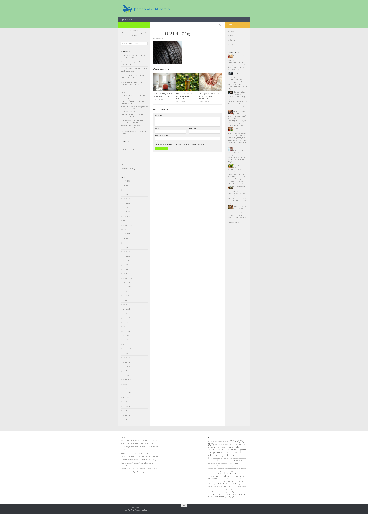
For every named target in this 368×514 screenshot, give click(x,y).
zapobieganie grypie (227, 496)
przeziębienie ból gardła (225, 479)
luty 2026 (125, 207)
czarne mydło (217, 444)
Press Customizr (145, 510)
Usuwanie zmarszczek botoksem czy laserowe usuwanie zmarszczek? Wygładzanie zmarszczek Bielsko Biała (134, 109)
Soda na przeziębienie (224, 492)
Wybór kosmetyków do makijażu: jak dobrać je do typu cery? (138, 443)
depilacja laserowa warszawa (226, 444)
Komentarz (159, 115)
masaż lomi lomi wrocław (228, 468)
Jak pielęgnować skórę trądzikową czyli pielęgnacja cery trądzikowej (237, 94)
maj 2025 (125, 247)
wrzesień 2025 (126, 229)
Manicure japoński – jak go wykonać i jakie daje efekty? (237, 208)
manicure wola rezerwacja (217, 468)
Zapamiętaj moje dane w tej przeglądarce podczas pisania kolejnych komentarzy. (179, 144)
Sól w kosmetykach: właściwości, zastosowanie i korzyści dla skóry (140, 447)
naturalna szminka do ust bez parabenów (222, 475)
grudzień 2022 (126, 287)
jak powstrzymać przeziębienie (227, 452)
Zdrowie (232, 40)
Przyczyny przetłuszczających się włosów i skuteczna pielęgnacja (140, 468)
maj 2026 (125, 194)
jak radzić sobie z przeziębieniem (226, 454)
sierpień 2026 (126, 181)
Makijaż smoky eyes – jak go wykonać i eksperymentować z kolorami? (237, 113)
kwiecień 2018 (126, 362)
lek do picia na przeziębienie (227, 460)
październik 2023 (127, 278)
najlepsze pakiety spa (234, 471)
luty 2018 (125, 371)
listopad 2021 (126, 300)
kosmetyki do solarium (224, 458)
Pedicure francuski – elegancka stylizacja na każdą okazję (137, 472)
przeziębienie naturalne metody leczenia (230, 481)
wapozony (234, 494)
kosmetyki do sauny (215, 458)
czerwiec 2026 (126, 190)
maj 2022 (125, 291)
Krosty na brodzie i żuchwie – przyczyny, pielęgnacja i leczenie (139, 440)
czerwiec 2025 (126, 243)
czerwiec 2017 (126, 406)
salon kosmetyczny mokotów (230, 486)
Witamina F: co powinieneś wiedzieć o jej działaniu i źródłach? (139, 450)
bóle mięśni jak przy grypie (223, 441)
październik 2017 (127, 388)
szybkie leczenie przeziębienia (223, 493)
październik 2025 (127, 225)
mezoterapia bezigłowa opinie (240, 468)
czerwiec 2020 (126, 349)
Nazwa (157, 128)
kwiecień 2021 (126, 318)
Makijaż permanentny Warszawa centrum (224, 463)
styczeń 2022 (126, 296)
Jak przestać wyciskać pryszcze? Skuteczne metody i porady (138, 460)
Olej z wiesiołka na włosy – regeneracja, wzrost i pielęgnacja (184, 96)
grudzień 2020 (126, 335)
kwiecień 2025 (126, 252)
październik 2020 (127, 344)
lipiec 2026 (125, 185)
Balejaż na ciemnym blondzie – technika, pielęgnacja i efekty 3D (139, 453)
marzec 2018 (126, 366)
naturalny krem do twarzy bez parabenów (226, 477)
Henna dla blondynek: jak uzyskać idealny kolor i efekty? (237, 58)
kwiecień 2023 (126, 282)
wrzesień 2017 (126, 393)
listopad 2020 (126, 340)
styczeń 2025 (126, 260)
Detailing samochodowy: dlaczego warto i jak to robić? (236, 75)
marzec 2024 (126, 274)
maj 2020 (125, 353)
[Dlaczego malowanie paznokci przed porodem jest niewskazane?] (210, 82)
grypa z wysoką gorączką (227, 446)
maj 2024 (125, 269)
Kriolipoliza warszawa (233, 458)
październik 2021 (127, 305)
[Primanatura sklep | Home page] (146, 8)
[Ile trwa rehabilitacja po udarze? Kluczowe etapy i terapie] (164, 82)
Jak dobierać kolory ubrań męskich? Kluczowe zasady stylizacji (139, 456)
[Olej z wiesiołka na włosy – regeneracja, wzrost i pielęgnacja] (187, 82)
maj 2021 (125, 313)
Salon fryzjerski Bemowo (215, 486)
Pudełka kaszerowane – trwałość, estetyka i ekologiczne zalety (237, 189)
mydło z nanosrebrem (212, 471)
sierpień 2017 (126, 397)
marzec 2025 (126, 256)
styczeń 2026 (126, 212)
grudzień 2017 (126, 380)
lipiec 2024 (125, 265)
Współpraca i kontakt (127, 20)
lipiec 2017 (125, 402)
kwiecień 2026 (126, 199)
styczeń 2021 (126, 331)
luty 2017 (125, 419)
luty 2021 (125, 327)
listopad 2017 (126, 384)
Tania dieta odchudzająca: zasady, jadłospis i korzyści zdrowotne (237, 131)
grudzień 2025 (126, 216)
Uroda (232, 35)
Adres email (193, 128)
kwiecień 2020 (126, 358)
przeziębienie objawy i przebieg (224, 483)
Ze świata (232, 44)
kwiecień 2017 (126, 415)
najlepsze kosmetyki (223, 471)
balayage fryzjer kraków (213, 441)
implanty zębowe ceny (219, 449)
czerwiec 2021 (126, 309)
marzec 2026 (126, 203)
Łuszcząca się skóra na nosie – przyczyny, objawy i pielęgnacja (237, 150)
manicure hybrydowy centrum (229, 466)
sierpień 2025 (126, 234)
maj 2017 (125, 410)
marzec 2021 (126, 322)
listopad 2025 (126, 221)
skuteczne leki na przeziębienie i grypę (224, 489)
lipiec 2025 (125, 238)
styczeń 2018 (126, 375)
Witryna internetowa (161, 135)
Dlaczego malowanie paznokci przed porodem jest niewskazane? (209, 96)
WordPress (131, 510)
